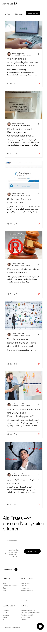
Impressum (25, 588)
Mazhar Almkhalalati (10, 586)
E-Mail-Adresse (11, 540)
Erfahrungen (19, 14)
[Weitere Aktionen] (39, 54)
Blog (4, 588)
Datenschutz (25, 583)
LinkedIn (6, 610)
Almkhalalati (8, 569)
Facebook (6, 613)
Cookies (24, 586)
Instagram (6, 615)
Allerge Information (27, 590)
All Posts (7, 14)
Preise (5, 590)
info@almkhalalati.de (28, 610)
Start (4, 583)
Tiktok (5, 617)
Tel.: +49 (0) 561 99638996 (30, 613)
